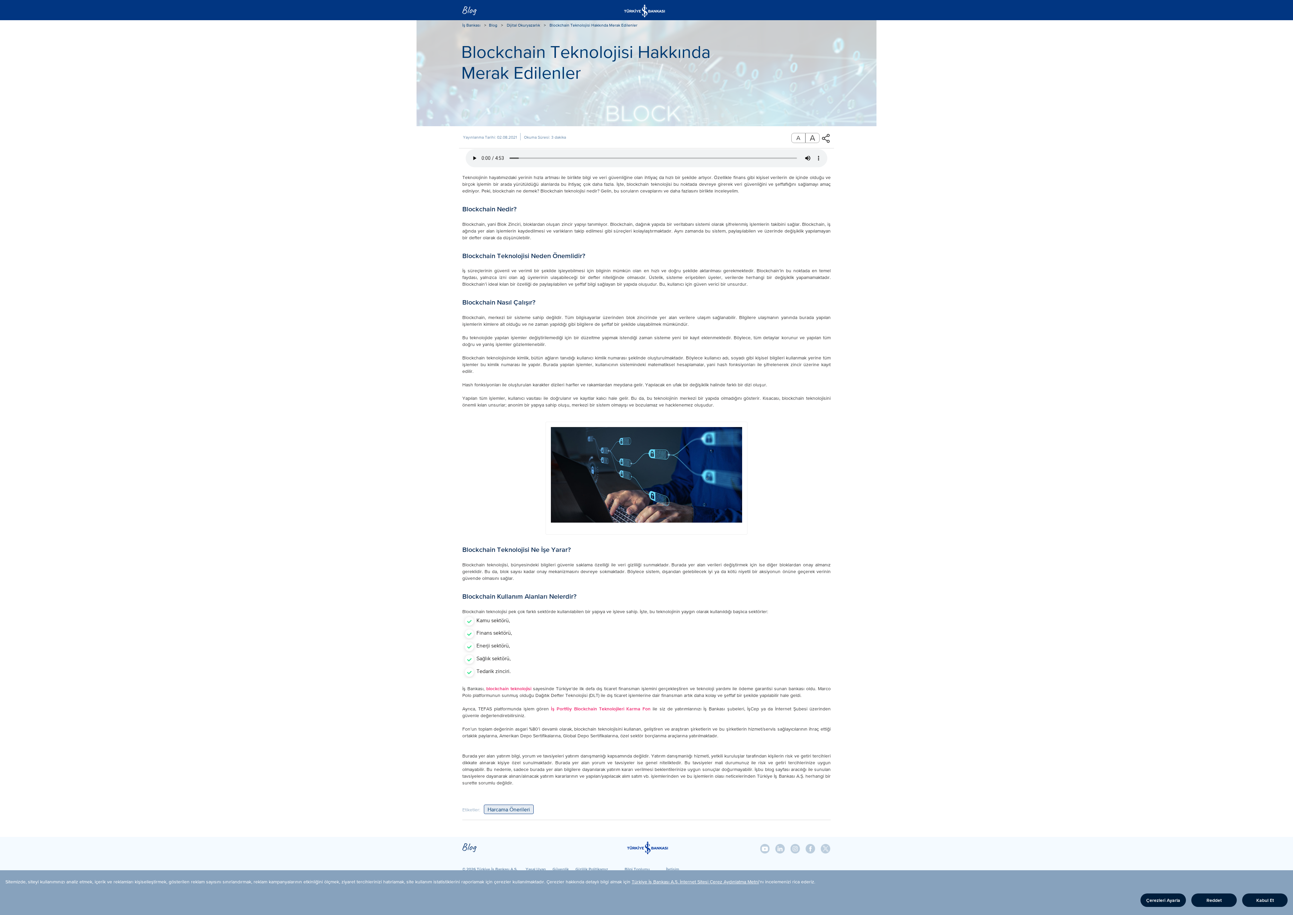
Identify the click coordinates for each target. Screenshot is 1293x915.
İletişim (672, 869)
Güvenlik (561, 869)
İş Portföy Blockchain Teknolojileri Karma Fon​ (601, 708)
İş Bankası (471, 25)
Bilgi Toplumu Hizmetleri (637, 869)
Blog (493, 25)
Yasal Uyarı (536, 869)
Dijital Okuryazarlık (523, 25)
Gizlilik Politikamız (591, 869)
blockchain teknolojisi (508, 688)
